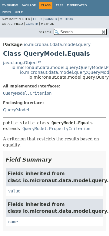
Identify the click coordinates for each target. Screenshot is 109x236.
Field (37, 19)
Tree (59, 5)
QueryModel (16, 109)
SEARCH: (45, 32)
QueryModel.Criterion (27, 93)
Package (28, 5)
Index (6, 12)
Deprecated (77, 5)
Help (19, 12)
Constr (51, 19)
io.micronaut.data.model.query (57, 44)
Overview (10, 5)
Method (66, 19)
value (14, 190)
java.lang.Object (20, 62)
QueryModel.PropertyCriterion (56, 128)
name (13, 221)
